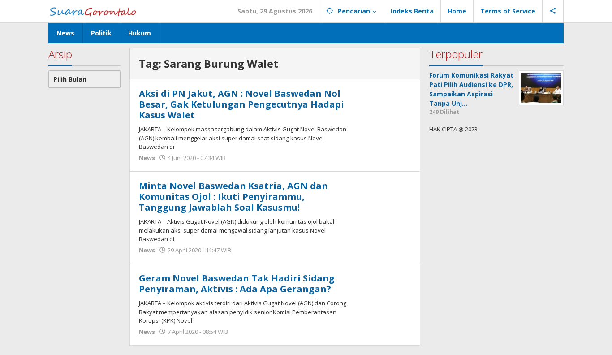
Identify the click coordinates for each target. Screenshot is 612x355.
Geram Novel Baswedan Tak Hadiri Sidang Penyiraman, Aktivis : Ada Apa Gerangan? (237, 283)
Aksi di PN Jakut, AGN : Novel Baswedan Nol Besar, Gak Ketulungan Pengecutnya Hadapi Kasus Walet (241, 104)
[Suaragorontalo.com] (94, 11)
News (147, 158)
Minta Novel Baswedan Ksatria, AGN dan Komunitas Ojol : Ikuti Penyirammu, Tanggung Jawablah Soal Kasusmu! (233, 196)
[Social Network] (553, 11)
